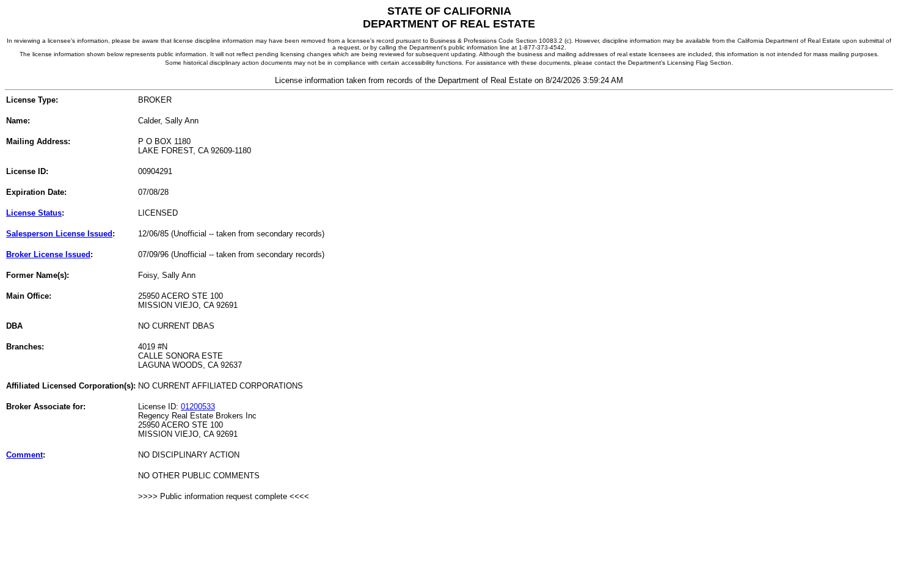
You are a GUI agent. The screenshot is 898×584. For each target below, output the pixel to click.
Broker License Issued (48, 254)
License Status (34, 212)
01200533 (198, 406)
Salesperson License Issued (59, 233)
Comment (24, 454)
